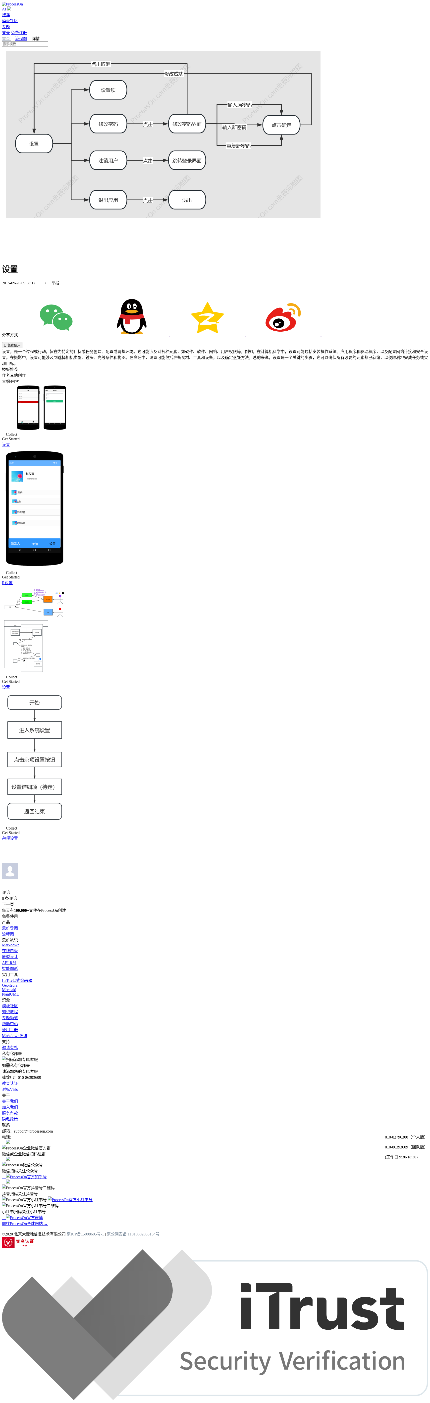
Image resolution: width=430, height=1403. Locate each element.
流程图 (21, 39)
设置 (6, 444)
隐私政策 (10, 1119)
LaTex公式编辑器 (17, 980)
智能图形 (10, 968)
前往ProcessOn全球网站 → (25, 1224)
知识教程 (10, 1012)
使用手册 (10, 1030)
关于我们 (10, 1101)
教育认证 (10, 1083)
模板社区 (10, 21)
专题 (6, 27)
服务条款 (10, 1113)
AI (4, 9)
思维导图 (10, 928)
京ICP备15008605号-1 (85, 1234)
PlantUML (10, 994)
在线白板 (10, 951)
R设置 (7, 583)
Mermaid (9, 990)
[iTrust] (215, 1399)
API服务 (9, 963)
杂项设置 (10, 838)
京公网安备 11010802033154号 (133, 1234)
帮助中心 (10, 1024)
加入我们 (10, 1107)
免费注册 (19, 33)
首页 (6, 39)
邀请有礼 (10, 1048)
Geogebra (9, 985)
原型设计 (10, 957)
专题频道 (10, 1018)
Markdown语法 (14, 1036)
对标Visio (10, 1089)
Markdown (10, 945)
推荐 (6, 15)
